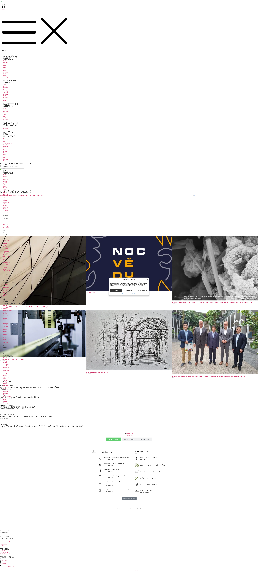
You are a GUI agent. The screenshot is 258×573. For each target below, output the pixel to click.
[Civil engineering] (137, 491)
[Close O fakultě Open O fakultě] (4, 349)
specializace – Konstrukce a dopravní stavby (116, 457)
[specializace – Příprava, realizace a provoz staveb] (100, 483)
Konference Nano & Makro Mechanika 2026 (12, 359)
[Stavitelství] (137, 452)
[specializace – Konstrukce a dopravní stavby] (100, 458)
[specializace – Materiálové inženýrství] (100, 464)
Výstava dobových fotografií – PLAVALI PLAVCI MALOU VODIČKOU (30, 387)
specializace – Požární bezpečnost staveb (115, 476)
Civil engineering (146, 490)
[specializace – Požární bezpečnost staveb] (100, 476)
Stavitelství (144, 451)
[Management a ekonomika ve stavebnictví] (137, 459)
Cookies (123, 293)
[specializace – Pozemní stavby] (100, 470)
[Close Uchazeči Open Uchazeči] (4, 52)
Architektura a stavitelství (150, 471)
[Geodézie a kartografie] (137, 485)
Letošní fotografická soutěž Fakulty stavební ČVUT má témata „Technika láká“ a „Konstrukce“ (27, 307)
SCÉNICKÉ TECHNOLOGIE (148, 478)
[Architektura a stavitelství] (137, 472)
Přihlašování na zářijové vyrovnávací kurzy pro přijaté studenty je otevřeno (21, 195)
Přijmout (116, 290)
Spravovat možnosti (142, 290)
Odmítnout (129, 290)
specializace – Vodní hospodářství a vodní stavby (117, 490)
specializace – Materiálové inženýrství (114, 463)
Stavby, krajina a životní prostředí (152, 465)
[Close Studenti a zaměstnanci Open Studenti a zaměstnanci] (4, 220)
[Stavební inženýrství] (94, 452)
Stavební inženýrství (104, 452)
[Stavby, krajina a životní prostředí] (137, 465)
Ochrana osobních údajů (130, 293)
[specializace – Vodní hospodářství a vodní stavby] (100, 490)
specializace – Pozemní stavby (112, 469)
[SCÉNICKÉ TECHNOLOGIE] (137, 478)
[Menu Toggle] (19, 31)
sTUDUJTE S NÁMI (9, 165)
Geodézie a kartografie (148, 484)
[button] (147, 279)
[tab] (113, 439)
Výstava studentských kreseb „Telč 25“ (97, 372)
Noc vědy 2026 (90, 292)
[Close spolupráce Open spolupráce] (4, 276)
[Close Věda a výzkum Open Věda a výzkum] (4, 236)
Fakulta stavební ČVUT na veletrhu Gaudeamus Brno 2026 (26, 416)
